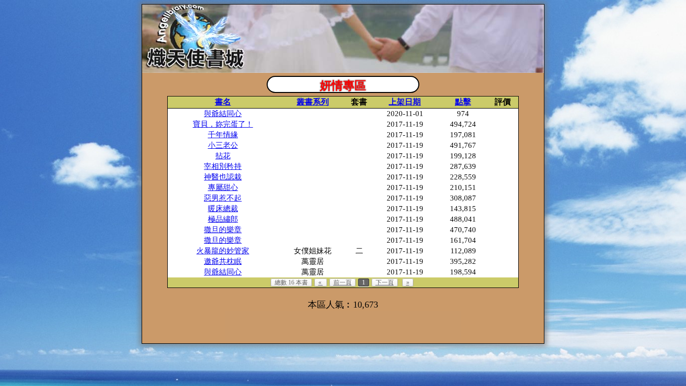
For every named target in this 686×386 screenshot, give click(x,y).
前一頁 (342, 282)
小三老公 (223, 145)
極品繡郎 (223, 219)
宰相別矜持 (223, 166)
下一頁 (385, 282)
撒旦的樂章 (223, 230)
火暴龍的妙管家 (222, 251)
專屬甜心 (223, 187)
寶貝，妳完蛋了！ (223, 124)
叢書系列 (313, 102)
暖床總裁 (223, 209)
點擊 (463, 102)
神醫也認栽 (223, 177)
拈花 (223, 156)
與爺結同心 (223, 114)
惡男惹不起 (223, 198)
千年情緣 (223, 135)
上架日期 (405, 102)
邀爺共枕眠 (223, 261)
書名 (223, 102)
